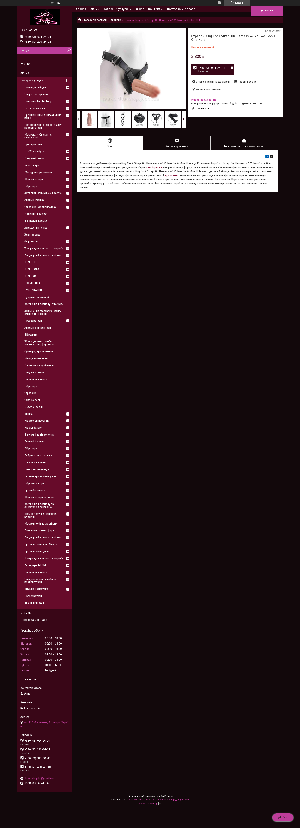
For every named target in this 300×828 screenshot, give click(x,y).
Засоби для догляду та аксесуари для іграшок (39, 505)
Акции (94, 9)
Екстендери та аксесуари (40, 476)
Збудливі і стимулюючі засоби (43, 193)
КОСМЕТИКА (32, 283)
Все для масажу (34, 108)
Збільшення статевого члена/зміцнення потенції (42, 312)
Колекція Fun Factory (37, 101)
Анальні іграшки (34, 200)
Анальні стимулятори (37, 327)
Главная (80, 9)
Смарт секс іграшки (36, 94)
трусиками (171, 175)
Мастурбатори (33, 427)
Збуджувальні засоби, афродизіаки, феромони (39, 343)
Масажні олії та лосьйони (40, 523)
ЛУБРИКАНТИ (33, 290)
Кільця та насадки (36, 358)
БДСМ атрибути (34, 151)
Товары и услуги (115, 9)
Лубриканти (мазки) (36, 297)
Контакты (155, 9)
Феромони (31, 241)
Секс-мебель (32, 400)
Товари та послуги (95, 20)
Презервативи (33, 144)
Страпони (115, 20)
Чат (286, 817)
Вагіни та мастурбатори (39, 365)
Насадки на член (35, 462)
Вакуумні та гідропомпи (39, 434)
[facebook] (267, 157)
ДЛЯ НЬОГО (31, 269)
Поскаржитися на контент (141, 799)
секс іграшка (154, 167)
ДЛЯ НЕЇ (29, 262)
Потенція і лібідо (35, 87)
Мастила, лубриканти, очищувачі (38, 136)
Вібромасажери (34, 483)
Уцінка (28, 414)
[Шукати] (68, 50)
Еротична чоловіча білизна (41, 544)
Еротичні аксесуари (36, 551)
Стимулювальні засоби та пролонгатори (40, 580)
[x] (271, 157)
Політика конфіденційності (173, 799)
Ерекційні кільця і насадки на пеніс (42, 116)
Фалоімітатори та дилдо (40, 497)
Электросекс (32, 234)
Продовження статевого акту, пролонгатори (43, 126)
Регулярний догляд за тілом (42, 255)
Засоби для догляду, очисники (43, 304)
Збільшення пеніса (35, 227)
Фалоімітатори (33, 179)
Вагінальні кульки (35, 220)
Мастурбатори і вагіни (38, 172)
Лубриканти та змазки (38, 455)
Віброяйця (30, 334)
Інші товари (31, 165)
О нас (140, 9)
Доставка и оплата (181, 9)
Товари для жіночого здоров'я (43, 248)
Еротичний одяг (34, 603)
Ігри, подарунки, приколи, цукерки (40, 515)
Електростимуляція (36, 469)
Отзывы (25, 613)
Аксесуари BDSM (35, 565)
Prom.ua (168, 796)
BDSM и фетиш (33, 407)
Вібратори (30, 186)
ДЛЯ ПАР (30, 276)
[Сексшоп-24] (44, 17)
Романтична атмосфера (39, 530)
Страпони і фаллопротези (40, 207)
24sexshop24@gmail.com (39, 778)
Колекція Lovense (35, 214)
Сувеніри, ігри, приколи (38, 351)
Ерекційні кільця (34, 490)
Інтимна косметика (36, 589)
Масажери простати (36, 420)
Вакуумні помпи (34, 158)
